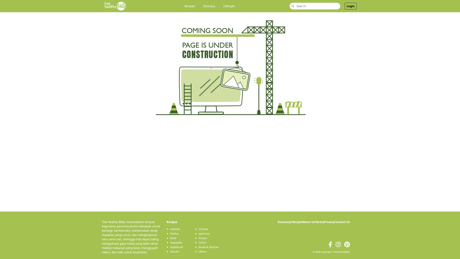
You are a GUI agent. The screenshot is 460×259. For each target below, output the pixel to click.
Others (203, 251)
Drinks (202, 242)
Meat (173, 238)
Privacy (329, 222)
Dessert (174, 251)
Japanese (204, 233)
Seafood (175, 229)
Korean (203, 238)
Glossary (209, 6)
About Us (308, 222)
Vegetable (176, 242)
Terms (319, 222)
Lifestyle (228, 6)
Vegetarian (176, 247)
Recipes (190, 6)
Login (351, 6)
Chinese (203, 229)
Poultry (174, 233)
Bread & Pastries (208, 247)
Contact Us (342, 222)
